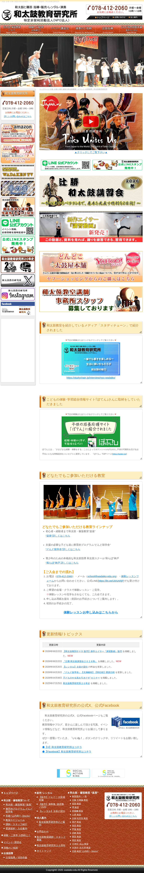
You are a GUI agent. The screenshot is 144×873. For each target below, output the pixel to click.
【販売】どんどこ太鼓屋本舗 (52, 798)
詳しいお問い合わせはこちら (18, 116)
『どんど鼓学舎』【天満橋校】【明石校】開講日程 (89, 672)
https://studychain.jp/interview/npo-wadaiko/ (91, 377)
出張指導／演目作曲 (16, 857)
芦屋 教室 (76, 829)
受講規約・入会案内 (16, 828)
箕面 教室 (76, 804)
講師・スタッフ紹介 (16, 824)
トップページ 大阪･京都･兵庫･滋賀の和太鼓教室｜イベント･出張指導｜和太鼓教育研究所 (73, 89)
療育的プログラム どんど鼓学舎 (19, 810)
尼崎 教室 (76, 833)
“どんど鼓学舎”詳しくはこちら (63, 549)
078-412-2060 (64, 576)
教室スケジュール (15, 820)
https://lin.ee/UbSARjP (110, 580)
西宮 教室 (76, 837)
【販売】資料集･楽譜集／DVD (51, 805)
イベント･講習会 (13, 842)
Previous (5, 62)
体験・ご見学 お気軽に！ (17, 835)
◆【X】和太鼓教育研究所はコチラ (62, 747)
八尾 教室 (76, 815)
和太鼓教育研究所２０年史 (76, 683)
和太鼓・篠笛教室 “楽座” (19, 804)
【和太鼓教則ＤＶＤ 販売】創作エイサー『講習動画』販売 (92, 651)
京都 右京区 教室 (80, 818)
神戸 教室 (76, 822)
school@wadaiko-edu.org (101, 576)
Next (141, 62)
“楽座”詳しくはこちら (58, 535)
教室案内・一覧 (79, 796)
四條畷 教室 (77, 811)
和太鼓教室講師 (51, 838)
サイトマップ (44, 851)
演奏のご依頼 (11, 848)
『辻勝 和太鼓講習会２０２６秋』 (80, 661)
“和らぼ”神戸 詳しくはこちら (62, 562)
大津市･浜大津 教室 (81, 848)
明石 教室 (76, 840)
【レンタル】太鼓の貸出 (52, 811)
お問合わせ (43, 831)
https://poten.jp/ (119, 454)
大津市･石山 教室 (80, 844)
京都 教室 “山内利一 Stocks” (85, 851)
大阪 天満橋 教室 (80, 800)
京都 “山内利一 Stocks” (18, 816)
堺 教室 (75, 807)
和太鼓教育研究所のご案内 (52, 823)
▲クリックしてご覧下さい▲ (91, 152)
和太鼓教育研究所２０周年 (51, 845)
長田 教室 (76, 826)
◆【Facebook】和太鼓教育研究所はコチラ (66, 751)
